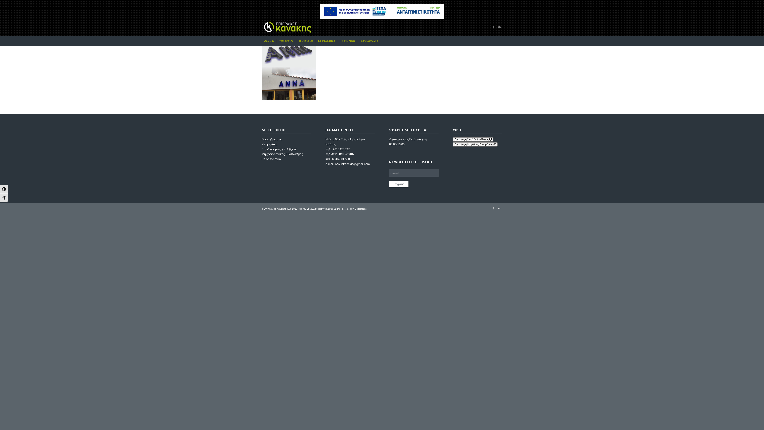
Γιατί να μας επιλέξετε (279, 149)
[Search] (499, 41)
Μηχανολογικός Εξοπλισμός (282, 154)
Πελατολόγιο (271, 159)
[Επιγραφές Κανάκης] (288, 27)
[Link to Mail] (499, 27)
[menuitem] (269, 41)
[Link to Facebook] (493, 27)
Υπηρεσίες (269, 144)
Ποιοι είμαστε (272, 139)
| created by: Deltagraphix (354, 208)
